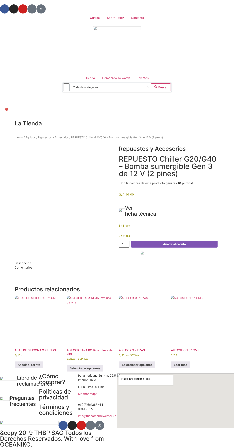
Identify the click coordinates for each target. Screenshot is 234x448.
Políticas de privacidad (55, 394)
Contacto (137, 18)
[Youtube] (22, 9)
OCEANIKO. (16, 444)
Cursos (95, 18)
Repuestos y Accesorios (53, 137)
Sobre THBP (115, 18)
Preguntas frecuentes (23, 401)
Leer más (180, 365)
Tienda (90, 78)
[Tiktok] (32, 9)
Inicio (19, 137)
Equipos (30, 137)
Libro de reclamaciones (34, 381)
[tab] (117, 263)
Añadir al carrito (174, 244)
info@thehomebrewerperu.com (99, 416)
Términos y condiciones (56, 409)
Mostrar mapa (87, 394)
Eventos (143, 78)
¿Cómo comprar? (52, 379)
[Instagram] (13, 9)
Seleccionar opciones (85, 368)
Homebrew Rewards (116, 78)
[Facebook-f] (4, 9)
